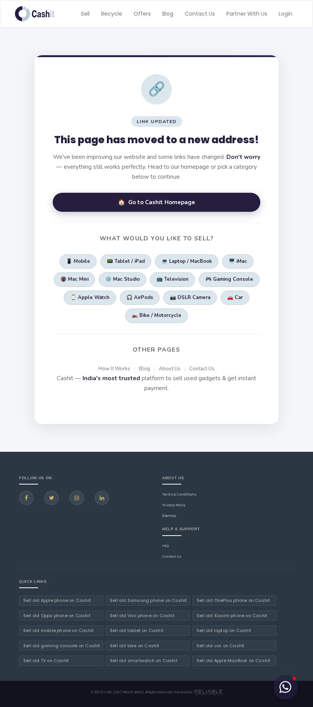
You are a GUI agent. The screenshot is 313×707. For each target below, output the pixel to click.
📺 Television (172, 279)
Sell (85, 14)
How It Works (114, 368)
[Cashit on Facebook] (26, 498)
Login (285, 14)
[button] (285, 687)
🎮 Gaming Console (229, 279)
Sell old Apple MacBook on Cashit (233, 660)
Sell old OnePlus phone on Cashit (233, 600)
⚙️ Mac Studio (122, 279)
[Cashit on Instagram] (76, 498)
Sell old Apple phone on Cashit (57, 600)
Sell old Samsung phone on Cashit (148, 600)
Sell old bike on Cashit (135, 646)
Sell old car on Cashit (220, 646)
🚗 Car (235, 297)
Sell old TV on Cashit (46, 660)
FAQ (165, 546)
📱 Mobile (78, 261)
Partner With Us (246, 14)
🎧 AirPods (139, 297)
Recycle (111, 14)
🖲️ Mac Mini (74, 279)
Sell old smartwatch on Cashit (143, 660)
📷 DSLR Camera (190, 297)
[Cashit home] (34, 13)
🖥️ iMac (238, 261)
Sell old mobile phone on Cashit (58, 630)
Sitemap (169, 515)
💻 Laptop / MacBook (186, 261)
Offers (142, 14)
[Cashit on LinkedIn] (102, 498)
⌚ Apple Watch (90, 297)
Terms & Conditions (179, 494)
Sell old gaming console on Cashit (61, 646)
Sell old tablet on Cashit (136, 630)
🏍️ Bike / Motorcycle (156, 315)
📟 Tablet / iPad (126, 261)
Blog (167, 14)
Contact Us (200, 14)
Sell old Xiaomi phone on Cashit (232, 616)
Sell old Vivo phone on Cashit (142, 616)
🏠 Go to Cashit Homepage (156, 202)
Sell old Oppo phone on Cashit (56, 616)
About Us (170, 368)
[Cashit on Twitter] (51, 498)
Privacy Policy (174, 505)
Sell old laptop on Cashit (224, 630)
